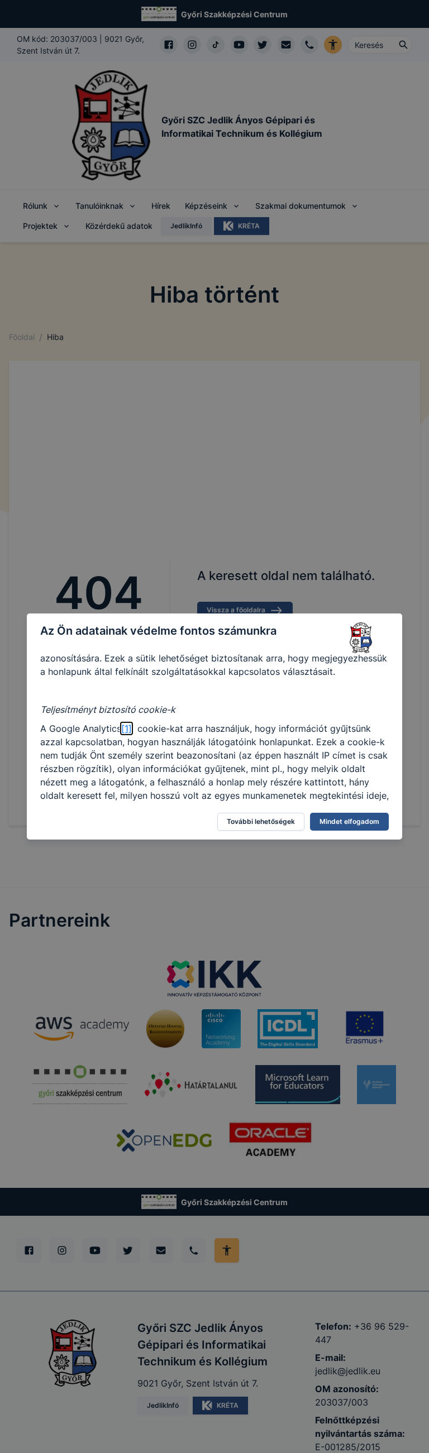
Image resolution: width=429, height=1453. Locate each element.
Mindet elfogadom (349, 821)
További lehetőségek (261, 821)
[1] (126, 728)
